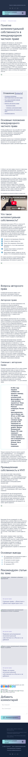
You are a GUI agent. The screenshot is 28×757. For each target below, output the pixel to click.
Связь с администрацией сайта (19, 746)
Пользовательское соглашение (14, 748)
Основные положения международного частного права (14, 96)
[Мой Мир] (6, 686)
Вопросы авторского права (12, 103)
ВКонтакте (10, 8)
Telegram (15, 8)
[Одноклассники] (4, 686)
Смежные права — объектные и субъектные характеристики (13, 602)
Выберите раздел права (11, 13)
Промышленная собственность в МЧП (13, 110)
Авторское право (10, 105)
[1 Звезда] (3, 690)
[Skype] (13, 686)
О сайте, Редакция (6, 746)
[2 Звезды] (9, 690)
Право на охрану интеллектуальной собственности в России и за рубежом (13, 673)
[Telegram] (15, 686)
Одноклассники (12, 8)
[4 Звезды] (21, 690)
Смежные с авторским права (13, 107)
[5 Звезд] (3, 692)
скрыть (18, 93)
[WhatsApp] (10, 686)
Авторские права (7, 599)
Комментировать (12, 717)
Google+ (18, 8)
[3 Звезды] (15, 690)
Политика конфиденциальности (14, 750)
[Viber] (8, 686)
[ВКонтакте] (2, 686)
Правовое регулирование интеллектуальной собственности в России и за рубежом (13, 637)
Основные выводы (10, 113)
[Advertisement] (14, 156)
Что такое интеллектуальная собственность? (12, 100)
